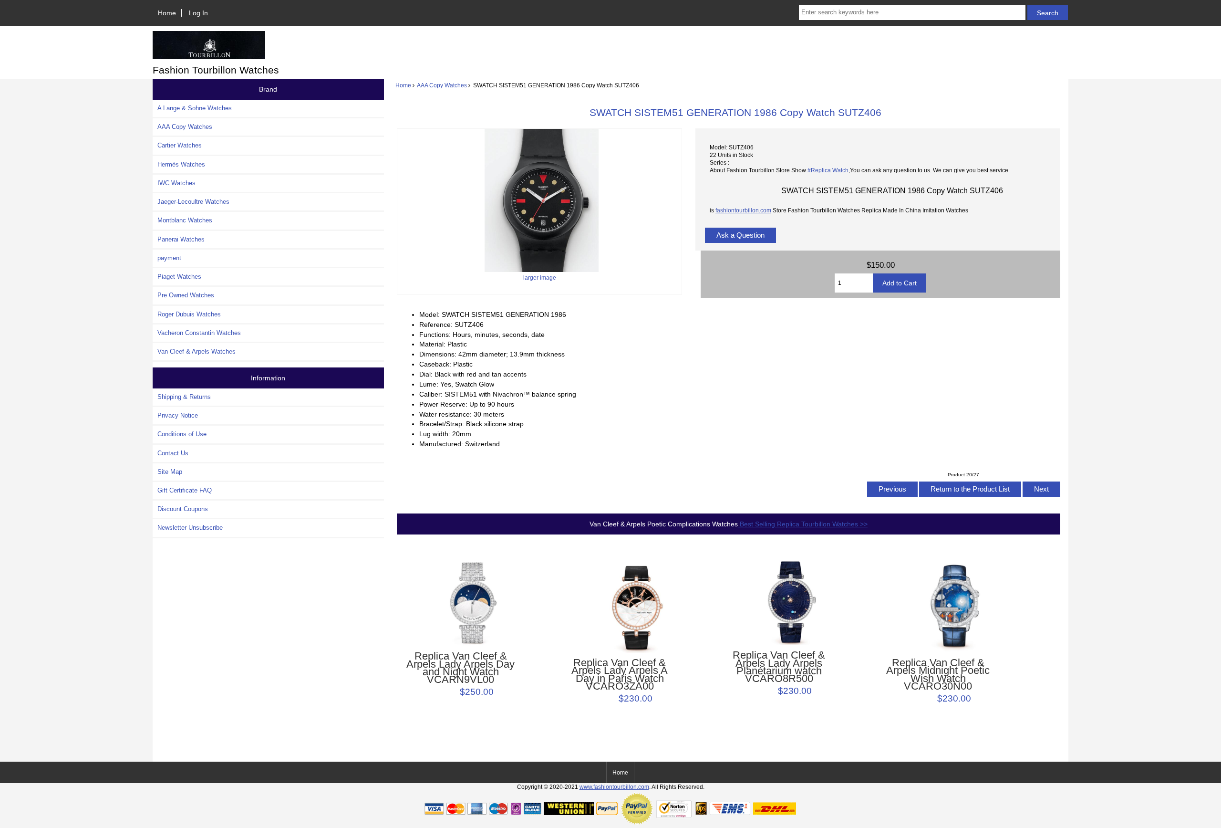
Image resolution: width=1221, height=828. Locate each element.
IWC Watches (176, 183)
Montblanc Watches (184, 220)
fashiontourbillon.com (743, 210)
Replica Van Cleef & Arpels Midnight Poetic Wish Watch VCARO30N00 (938, 674)
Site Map (169, 471)
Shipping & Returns (184, 396)
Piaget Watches (179, 276)
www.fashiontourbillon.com (614, 787)
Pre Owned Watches (185, 295)
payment (169, 258)
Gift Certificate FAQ (184, 490)
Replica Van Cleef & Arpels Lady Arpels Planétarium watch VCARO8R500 (779, 666)
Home (167, 13)
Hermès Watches (181, 164)
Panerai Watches (181, 239)
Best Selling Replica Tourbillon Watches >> (803, 524)
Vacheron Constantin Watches (199, 332)
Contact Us (172, 453)
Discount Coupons (182, 509)
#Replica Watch (827, 170)
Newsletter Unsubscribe (190, 527)
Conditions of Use (182, 434)
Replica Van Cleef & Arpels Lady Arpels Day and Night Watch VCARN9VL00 (460, 667)
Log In (198, 13)
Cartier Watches (179, 145)
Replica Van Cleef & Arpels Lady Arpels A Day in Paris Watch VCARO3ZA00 (619, 674)
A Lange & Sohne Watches (194, 108)
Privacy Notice (177, 415)
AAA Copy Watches (442, 85)
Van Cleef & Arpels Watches (196, 351)
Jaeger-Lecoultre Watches (193, 201)
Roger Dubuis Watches (189, 314)
